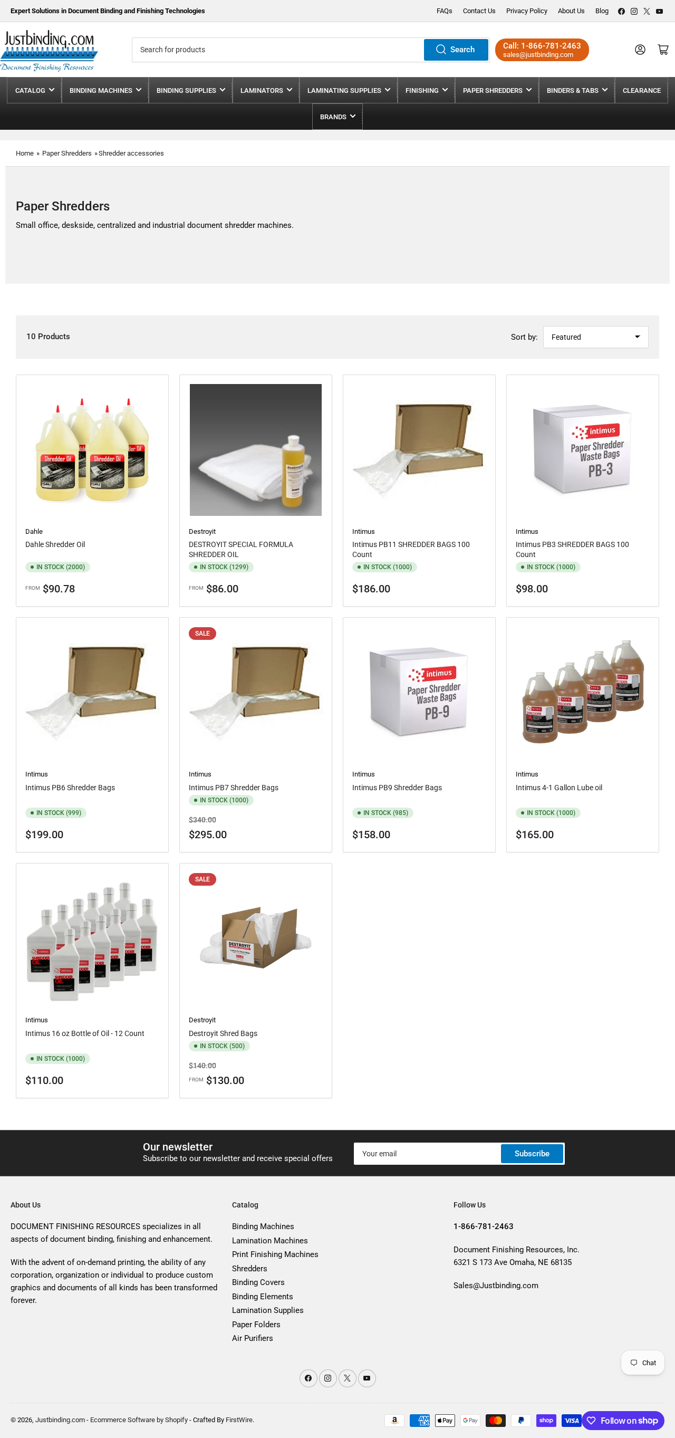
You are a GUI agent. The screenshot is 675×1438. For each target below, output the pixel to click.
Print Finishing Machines (275, 1254)
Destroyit (202, 531)
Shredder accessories (131, 153)
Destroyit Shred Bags (223, 1033)
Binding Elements (262, 1296)
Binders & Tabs (573, 90)
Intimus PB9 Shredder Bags (397, 787)
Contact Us (479, 11)
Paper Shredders (493, 90)
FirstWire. (240, 1420)
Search (462, 49)
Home (25, 153)
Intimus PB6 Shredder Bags (70, 787)
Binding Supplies (186, 90)
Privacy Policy (526, 11)
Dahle (34, 531)
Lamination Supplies (268, 1310)
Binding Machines (101, 90)
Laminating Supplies (344, 90)
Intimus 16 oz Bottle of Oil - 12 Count (84, 1033)
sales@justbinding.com (538, 55)
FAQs (444, 11)
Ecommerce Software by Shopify (139, 1420)
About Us (571, 11)
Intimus (363, 531)
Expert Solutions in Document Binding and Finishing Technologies (108, 11)
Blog (602, 11)
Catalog (30, 90)
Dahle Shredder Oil (55, 544)
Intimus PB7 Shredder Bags (233, 787)
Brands (333, 117)
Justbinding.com (60, 1420)
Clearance (642, 90)
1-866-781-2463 (551, 46)
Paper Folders (256, 1324)
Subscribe (532, 1153)
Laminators (261, 90)
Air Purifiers (252, 1338)
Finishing (422, 90)
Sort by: (524, 337)
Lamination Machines (270, 1240)
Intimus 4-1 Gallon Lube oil (559, 787)
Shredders (249, 1268)
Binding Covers (258, 1282)
